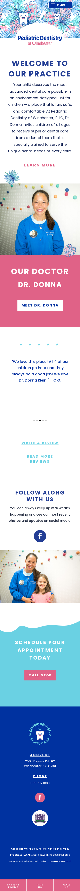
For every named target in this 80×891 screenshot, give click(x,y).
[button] (34, 420)
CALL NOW (40, 675)
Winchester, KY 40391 (40, 766)
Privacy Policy (37, 848)
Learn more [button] (40, 165)
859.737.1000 (40, 783)
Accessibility (19, 848)
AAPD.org (30, 855)
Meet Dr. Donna (40, 305)
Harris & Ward (61, 861)
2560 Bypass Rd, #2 (40, 761)
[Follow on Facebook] (40, 536)
